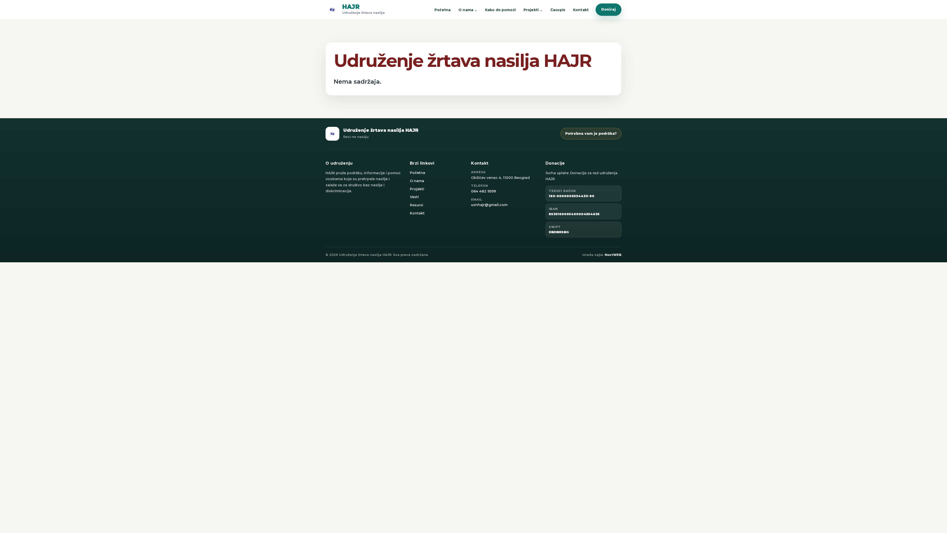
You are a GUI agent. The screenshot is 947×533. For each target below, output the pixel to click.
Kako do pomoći (500, 10)
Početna (443, 10)
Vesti (414, 197)
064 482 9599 (483, 191)
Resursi (416, 205)
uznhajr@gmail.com (489, 205)
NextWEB (613, 255)
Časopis (557, 10)
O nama (465, 10)
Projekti (531, 10)
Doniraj (608, 9)
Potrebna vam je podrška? (591, 133)
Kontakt (581, 10)
